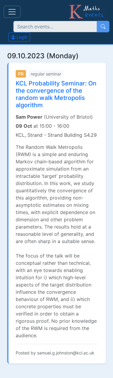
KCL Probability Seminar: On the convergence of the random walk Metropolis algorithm (56, 94)
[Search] (103, 26)
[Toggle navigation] (12, 12)
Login (21, 37)
